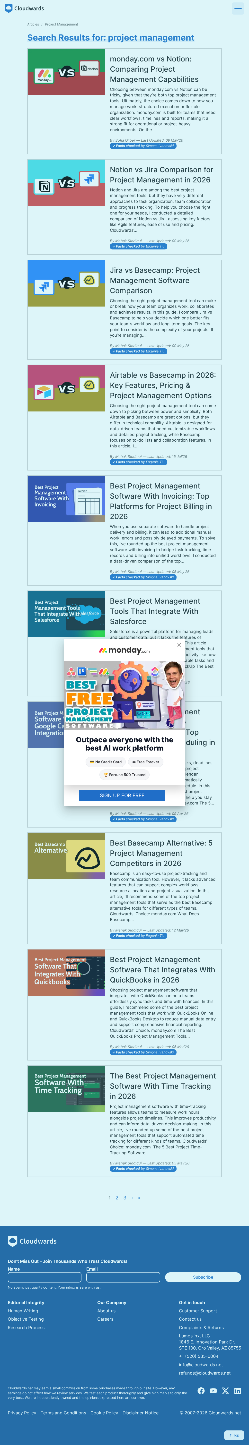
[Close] (179, 645)
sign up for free (122, 795)
